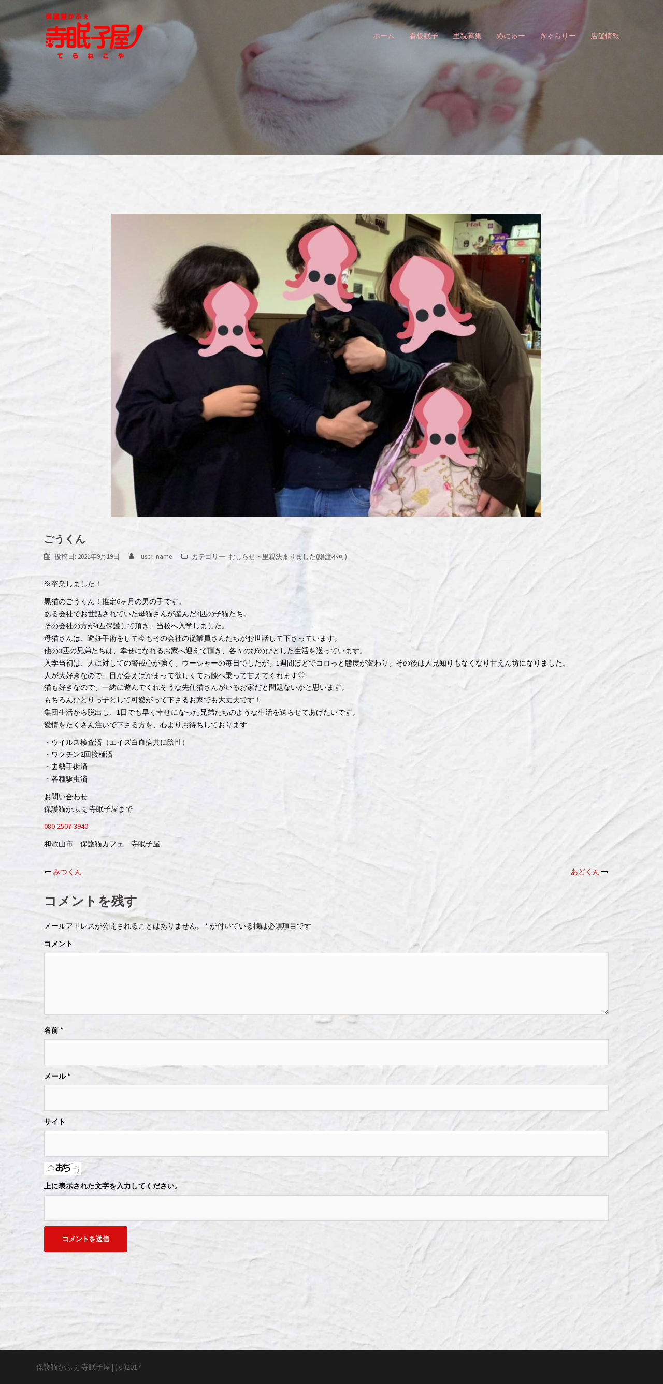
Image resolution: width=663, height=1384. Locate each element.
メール (57, 1076)
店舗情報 (604, 36)
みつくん (67, 871)
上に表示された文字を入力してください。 (113, 1185)
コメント (58, 943)
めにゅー (510, 36)
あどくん (585, 871)
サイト (55, 1121)
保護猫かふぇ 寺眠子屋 (73, 1367)
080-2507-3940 (66, 826)
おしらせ (241, 556)
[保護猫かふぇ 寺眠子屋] (94, 35)
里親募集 (467, 36)
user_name (156, 556)
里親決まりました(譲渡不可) (304, 556)
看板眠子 (423, 36)
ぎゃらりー (558, 36)
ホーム (384, 36)
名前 (53, 1030)
